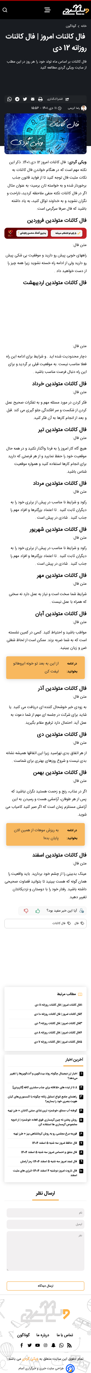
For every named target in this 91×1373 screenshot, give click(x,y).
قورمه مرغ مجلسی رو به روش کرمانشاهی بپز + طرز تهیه (45, 1134)
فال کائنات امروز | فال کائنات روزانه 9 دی (57, 1023)
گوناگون (71, 26)
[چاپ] (41, 99)
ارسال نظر (45, 1193)
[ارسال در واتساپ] (10, 100)
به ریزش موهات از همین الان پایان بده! (36, 834)
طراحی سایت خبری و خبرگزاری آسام (41, 1368)
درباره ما (43, 1335)
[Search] (5, 10)
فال (76, 923)
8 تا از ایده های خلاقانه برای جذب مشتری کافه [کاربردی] (45, 1087)
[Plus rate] (37, 911)
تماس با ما (65, 1335)
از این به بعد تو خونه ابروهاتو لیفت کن (36, 668)
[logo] (76, 9)
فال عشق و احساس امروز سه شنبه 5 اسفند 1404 (49, 1152)
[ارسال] (33, 100)
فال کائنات (58, 923)
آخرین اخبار (74, 1060)
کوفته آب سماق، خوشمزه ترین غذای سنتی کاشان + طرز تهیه (42, 1110)
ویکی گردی (29, 1359)
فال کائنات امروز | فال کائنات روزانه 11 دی (58, 1005)
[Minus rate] (26, 911)
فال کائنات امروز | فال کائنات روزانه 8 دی (57, 1033)
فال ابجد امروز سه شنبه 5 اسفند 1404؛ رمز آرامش (48, 1161)
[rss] (69, 1347)
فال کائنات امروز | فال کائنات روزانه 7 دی (57, 1042)
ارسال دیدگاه (45, 1286)
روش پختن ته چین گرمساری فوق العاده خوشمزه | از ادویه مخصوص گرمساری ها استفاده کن (44, 1122)
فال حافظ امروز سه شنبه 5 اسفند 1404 (54, 1143)
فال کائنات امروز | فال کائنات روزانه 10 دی (57, 1014)
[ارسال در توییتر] (25, 100)
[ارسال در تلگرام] (18, 100)
